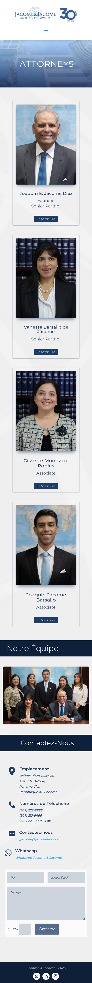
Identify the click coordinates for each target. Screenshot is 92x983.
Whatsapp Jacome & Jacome (38, 858)
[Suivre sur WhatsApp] (36, 976)
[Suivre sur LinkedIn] (46, 976)
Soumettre (47, 928)
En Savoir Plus (46, 218)
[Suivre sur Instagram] (55, 976)
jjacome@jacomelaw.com (39, 839)
